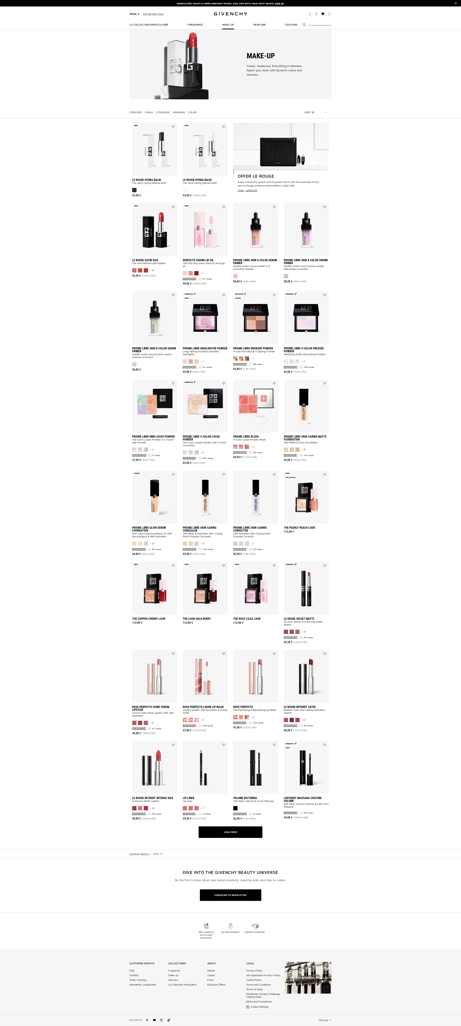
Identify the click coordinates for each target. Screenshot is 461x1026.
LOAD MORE (230, 832)
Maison (211, 970)
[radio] (134, 190)
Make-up (173, 975)
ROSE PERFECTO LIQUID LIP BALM (203, 707)
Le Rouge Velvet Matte (299, 618)
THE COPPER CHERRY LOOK (148, 618)
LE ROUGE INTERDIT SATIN (299, 707)
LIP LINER (188, 798)
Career (211, 975)
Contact (133, 975)
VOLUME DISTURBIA (245, 798)
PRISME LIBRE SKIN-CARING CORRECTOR (250, 529)
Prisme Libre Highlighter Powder (205, 348)
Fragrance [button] (195, 24)
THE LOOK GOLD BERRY (197, 618)
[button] (310, 14)
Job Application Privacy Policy (263, 975)
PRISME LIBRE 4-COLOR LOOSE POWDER (201, 438)
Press (210, 979)
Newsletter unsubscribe (142, 984)
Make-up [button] (228, 24)
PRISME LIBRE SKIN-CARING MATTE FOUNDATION (305, 438)
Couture (291, 24)
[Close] (456, 3)
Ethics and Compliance (259, 1001)
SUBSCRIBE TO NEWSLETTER (230, 895)
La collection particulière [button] (148, 24)
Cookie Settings (259, 1006)
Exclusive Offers (216, 984)
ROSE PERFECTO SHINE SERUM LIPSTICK (150, 708)
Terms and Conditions (258, 984)
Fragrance (174, 970)
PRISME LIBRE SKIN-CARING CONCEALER (199, 529)
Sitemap (323, 1020)
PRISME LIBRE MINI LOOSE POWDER (153, 436)
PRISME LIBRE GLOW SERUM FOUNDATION (149, 529)
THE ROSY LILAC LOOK (247, 618)
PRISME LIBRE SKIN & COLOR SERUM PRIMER (255, 261)
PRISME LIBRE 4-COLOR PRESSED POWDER (304, 350)
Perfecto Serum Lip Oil (198, 260)
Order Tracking (137, 979)
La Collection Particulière (182, 984)
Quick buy (158, 170)
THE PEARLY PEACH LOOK (299, 527)
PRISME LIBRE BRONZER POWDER (253, 348)
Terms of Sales (254, 989)
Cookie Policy (253, 979)
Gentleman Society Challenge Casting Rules (263, 995)
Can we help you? (153, 14)
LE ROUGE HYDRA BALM (146, 180)
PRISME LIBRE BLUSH (246, 436)
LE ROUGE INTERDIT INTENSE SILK (152, 798)
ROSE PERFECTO (243, 707)
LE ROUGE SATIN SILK (145, 260)
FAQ (131, 970)
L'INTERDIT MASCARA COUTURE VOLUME (303, 799)
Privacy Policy (254, 970)
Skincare (173, 979)
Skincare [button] (259, 24)
